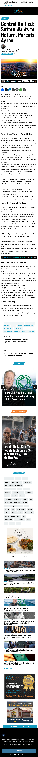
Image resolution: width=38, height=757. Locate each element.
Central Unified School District (14, 323)
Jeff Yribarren (8, 328)
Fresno (20, 325)
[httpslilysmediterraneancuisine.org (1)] (20, 553)
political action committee (12, 331)
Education (7, 325)
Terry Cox (31, 331)
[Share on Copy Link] (24, 89)
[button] (35, 735)
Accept (19, 751)
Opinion (6, 619)
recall (24, 331)
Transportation (5, 5)
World (5, 443)
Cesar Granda (30, 323)
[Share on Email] (17, 89)
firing (13, 325)
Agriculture (7, 594)
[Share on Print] (13, 89)
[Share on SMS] (20, 89)
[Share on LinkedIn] (9, 89)
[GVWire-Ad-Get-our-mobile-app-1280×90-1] (19, 258)
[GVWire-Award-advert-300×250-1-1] (19, 698)
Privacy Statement (22, 754)
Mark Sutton (18, 328)
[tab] (14, 556)
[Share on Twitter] (6, 89)
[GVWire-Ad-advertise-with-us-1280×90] (19, 82)
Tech (5, 581)
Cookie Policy (13, 754)
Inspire (5, 389)
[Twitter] (14, 54)
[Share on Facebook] (2, 89)
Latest (5, 18)
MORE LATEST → (8, 668)
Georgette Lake (28, 325)
